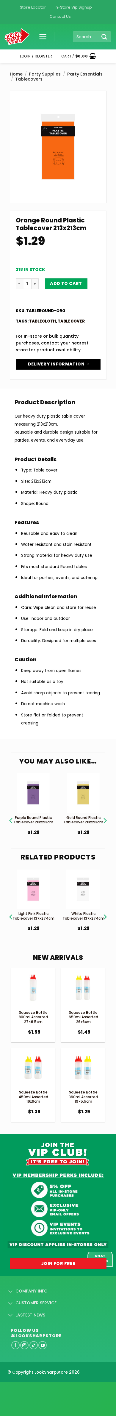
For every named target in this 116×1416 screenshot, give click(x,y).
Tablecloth (42, 321)
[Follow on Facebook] (15, 1345)
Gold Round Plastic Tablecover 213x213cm (83, 820)
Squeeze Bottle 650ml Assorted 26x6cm (83, 1017)
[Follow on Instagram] (24, 1345)
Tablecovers (29, 79)
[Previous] (11, 813)
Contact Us (60, 16)
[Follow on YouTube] (42, 1345)
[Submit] (104, 36)
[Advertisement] (47, 1389)
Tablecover (71, 321)
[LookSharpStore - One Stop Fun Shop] (17, 37)
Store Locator (33, 7)
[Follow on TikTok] (33, 1345)
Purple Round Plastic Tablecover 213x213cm (33, 820)
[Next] (104, 813)
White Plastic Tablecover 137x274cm (83, 916)
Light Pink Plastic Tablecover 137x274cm (33, 916)
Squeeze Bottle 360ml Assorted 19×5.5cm (83, 1097)
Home (16, 74)
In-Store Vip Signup (73, 7)
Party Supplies (45, 74)
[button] (40, 37)
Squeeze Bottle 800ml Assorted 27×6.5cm (33, 1017)
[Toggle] (10, 1292)
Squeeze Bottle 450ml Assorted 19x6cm (33, 1097)
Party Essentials (85, 74)
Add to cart (66, 283)
